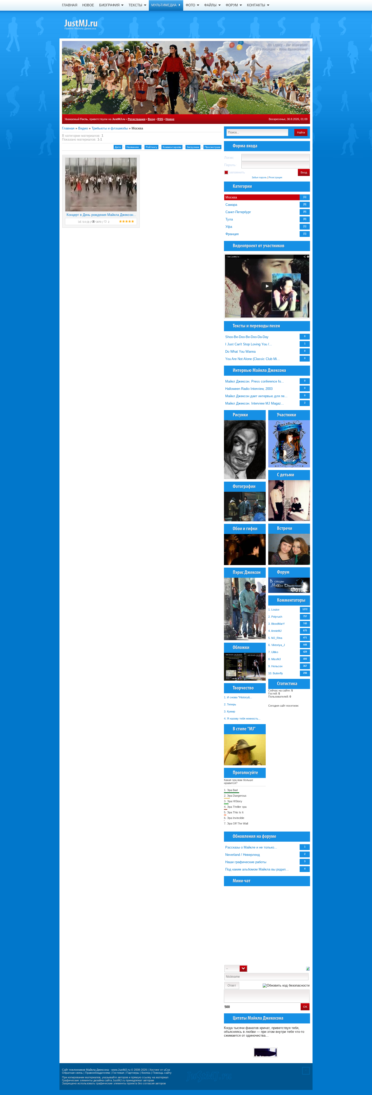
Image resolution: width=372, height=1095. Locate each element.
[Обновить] (307, 968)
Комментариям (172, 147)
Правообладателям (97, 1072)
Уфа (228, 227)
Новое (170, 119)
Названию (133, 147)
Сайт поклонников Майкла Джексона (85, 1069)
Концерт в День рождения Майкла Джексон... (101, 215)
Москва (231, 197)
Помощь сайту (162, 1072)
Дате (118, 147)
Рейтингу (151, 147)
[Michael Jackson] (90, 24)
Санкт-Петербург (238, 212)
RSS (160, 119)
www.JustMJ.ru (120, 1069)
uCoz (167, 1069)
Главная (68, 128)
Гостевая (118, 1072)
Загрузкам (193, 147)
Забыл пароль (259, 177)
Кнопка (145, 1072)
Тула (229, 219)
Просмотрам (212, 147)
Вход (151, 119)
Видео (83, 128)
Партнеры (132, 1072)
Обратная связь (72, 1072)
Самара (231, 205)
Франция (232, 234)
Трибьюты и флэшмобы (110, 128)
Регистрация (136, 119)
